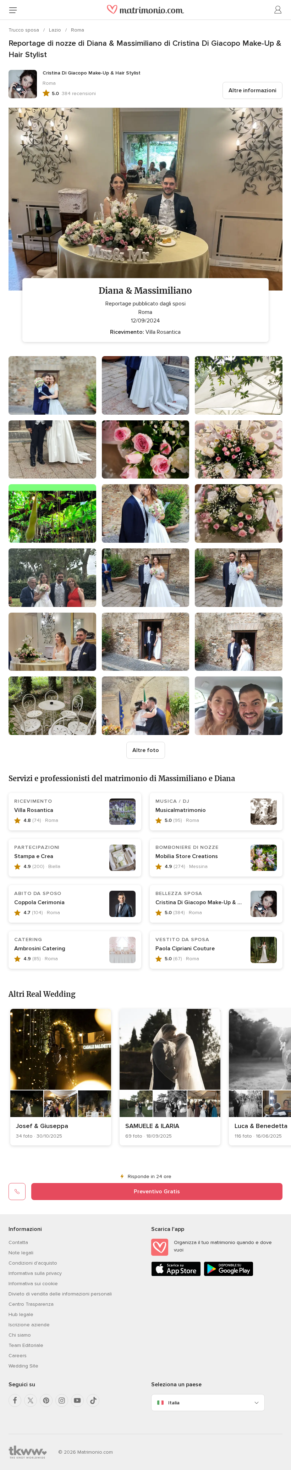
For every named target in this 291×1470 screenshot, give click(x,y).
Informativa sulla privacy (35, 1273)
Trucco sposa (24, 30)
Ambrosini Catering (39, 948)
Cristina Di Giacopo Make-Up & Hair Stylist (211, 902)
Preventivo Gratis (157, 1191)
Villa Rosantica (33, 810)
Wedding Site (23, 1366)
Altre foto (145, 750)
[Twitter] (30, 1400)
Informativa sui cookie (33, 1284)
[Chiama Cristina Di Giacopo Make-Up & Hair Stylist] (17, 1191)
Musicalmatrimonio (180, 810)
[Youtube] (77, 1400)
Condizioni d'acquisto (33, 1263)
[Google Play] (228, 1275)
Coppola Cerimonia (39, 902)
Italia (174, 1403)
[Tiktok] (93, 1400)
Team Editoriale (26, 1345)
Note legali (21, 1253)
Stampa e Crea (33, 856)
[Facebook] (15, 1400)
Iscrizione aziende (29, 1325)
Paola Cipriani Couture (185, 948)
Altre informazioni (252, 90)
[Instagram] (61, 1400)
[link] (60, 1077)
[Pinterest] (46, 1400)
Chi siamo (20, 1335)
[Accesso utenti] (278, 10)
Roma (77, 30)
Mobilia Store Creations (186, 856)
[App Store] (176, 1275)
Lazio (55, 30)
